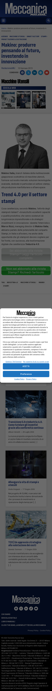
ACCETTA (26, 366)
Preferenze (26, 374)
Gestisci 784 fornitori (14, 362)
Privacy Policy (31, 379)
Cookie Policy (19, 379)
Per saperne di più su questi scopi (36, 362)
